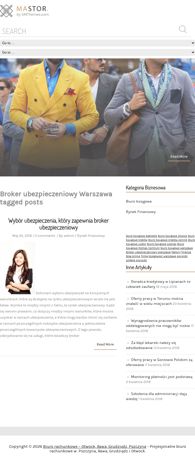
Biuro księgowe (139, 201)
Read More (178, 157)
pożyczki (182, 256)
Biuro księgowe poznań (161, 244)
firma (144, 256)
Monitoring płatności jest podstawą (161, 377)
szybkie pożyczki (136, 260)
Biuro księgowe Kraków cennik (167, 240)
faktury (176, 252)
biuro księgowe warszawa (176, 248)
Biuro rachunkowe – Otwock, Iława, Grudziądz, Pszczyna (94, 446)
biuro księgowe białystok (141, 236)
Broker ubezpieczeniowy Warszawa (148, 252)
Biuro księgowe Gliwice (172, 236)
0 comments (45, 236)
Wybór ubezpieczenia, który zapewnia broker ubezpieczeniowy (58, 223)
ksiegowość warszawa (162, 256)
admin (69, 236)
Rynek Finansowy (141, 212)
